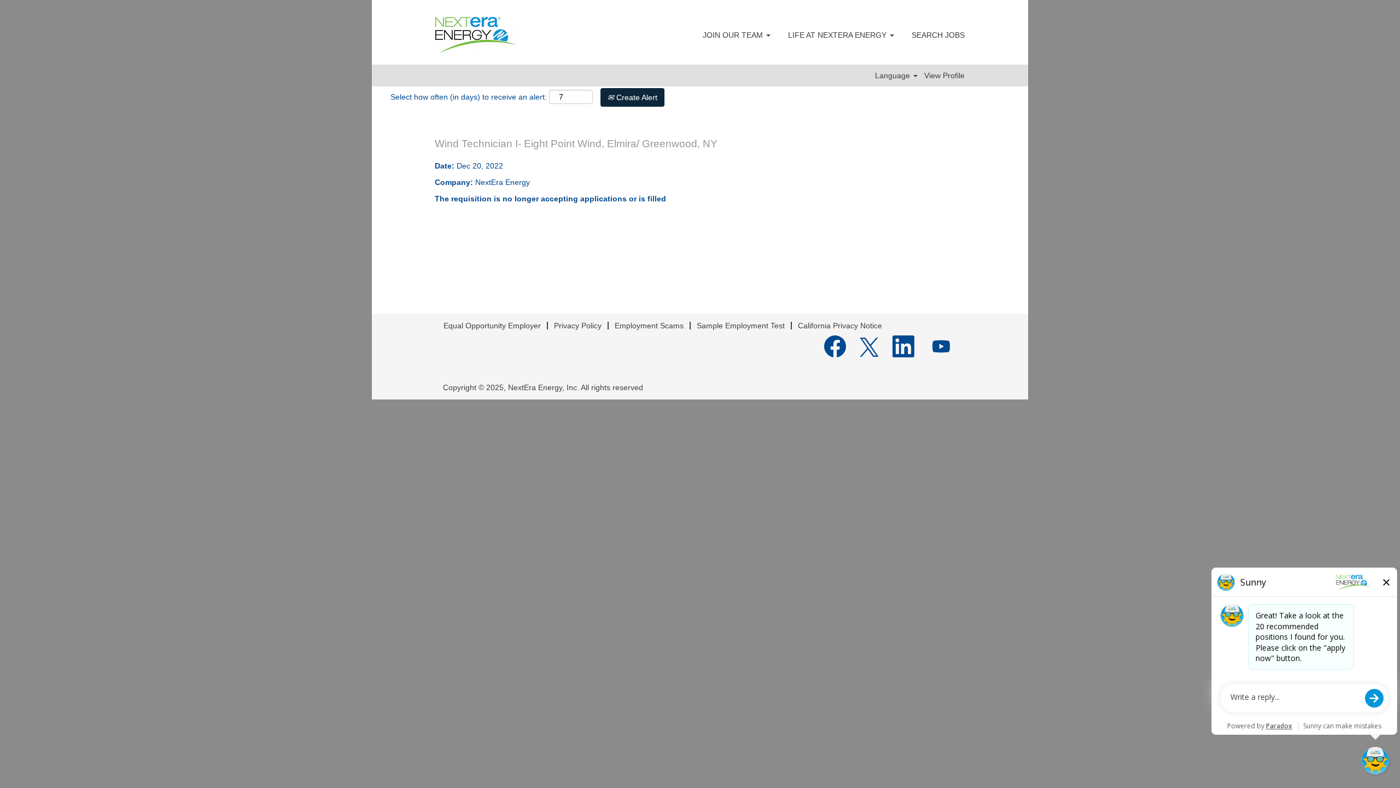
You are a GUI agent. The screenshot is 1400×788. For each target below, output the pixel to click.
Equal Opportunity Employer (492, 325)
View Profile (944, 75)
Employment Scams (649, 325)
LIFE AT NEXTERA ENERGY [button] (838, 35)
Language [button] (893, 75)
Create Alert (635, 97)
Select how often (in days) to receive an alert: (468, 96)
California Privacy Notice (840, 325)
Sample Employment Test (741, 325)
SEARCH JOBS (938, 35)
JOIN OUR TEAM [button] (734, 35)
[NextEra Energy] (476, 35)
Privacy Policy (578, 325)
